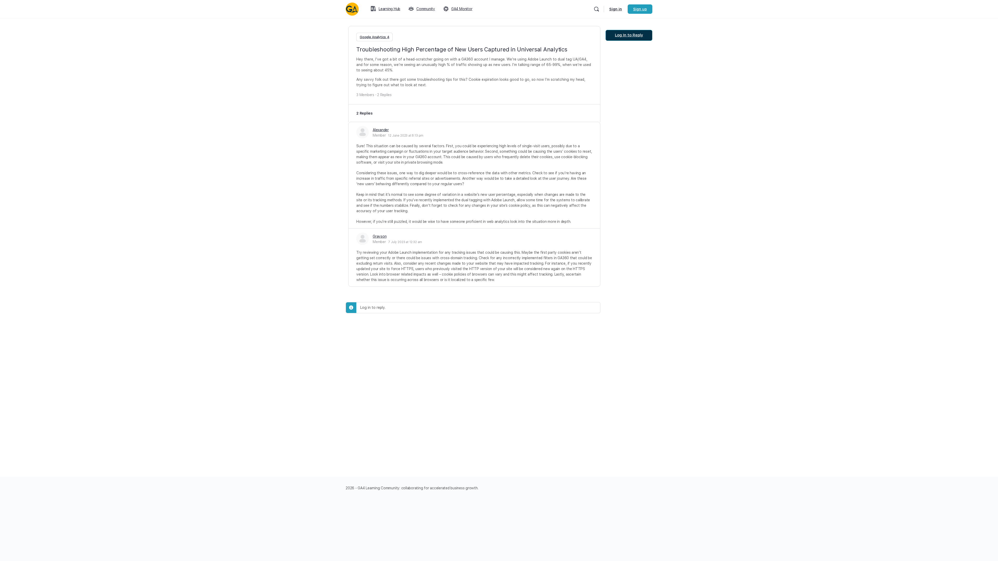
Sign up (640, 9)
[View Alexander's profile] (362, 132)
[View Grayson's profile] (362, 238)
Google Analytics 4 (374, 37)
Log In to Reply (629, 35)
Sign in (615, 9)
